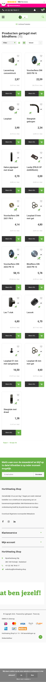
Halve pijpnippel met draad (11, 168)
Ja (21, 675)
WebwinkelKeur (7, 638)
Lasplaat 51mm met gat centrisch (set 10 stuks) (34, 217)
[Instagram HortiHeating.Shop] (8, 521)
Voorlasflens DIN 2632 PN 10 (11, 265)
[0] (42, 10)
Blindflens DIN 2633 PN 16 (33, 265)
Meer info (9, 93)
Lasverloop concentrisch (10, 71)
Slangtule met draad (10, 410)
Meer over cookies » (24, 679)
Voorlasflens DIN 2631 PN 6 (11, 217)
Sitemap (11, 619)
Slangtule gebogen (31, 120)
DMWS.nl (5, 619)
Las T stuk (8, 312)
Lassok (30, 312)
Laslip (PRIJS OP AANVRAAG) (34, 168)
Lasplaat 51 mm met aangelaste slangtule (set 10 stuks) (11, 362)
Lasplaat (8, 119)
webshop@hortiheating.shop (15, 569)
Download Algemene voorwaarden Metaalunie (18, 514)
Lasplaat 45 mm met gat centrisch (34, 362)
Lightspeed (28, 614)
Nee (32, 675)
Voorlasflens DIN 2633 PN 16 (34, 71)
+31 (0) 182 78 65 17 (12, 10)
